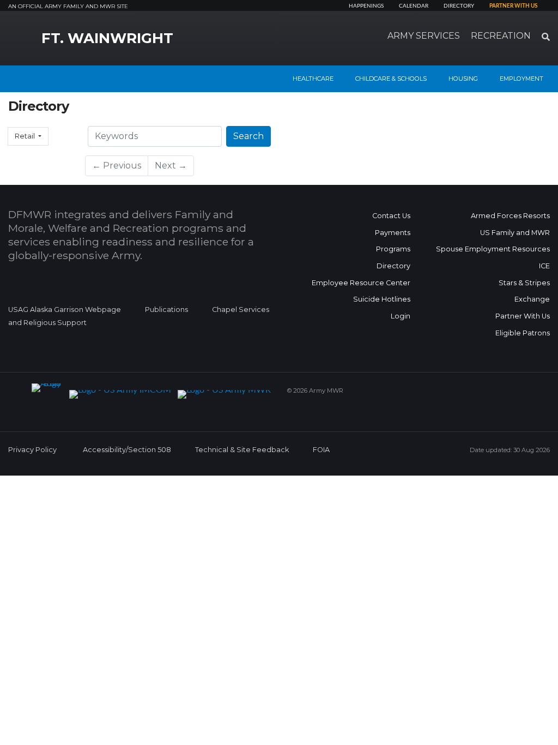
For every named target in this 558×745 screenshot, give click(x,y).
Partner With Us (522, 316)
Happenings (366, 6)
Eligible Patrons (522, 333)
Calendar (413, 6)
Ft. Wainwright (107, 38)
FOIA (321, 450)
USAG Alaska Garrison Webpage (64, 309)
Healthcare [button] (313, 78)
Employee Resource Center (361, 283)
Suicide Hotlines (381, 299)
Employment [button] (521, 78)
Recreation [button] (501, 36)
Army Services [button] (423, 36)
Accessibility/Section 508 (127, 450)
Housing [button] (463, 78)
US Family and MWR (515, 233)
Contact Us (391, 216)
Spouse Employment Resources (493, 249)
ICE (544, 266)
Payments (392, 233)
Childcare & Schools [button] (391, 78)
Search (248, 136)
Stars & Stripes (524, 283)
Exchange (532, 299)
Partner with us (513, 6)
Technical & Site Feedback (242, 450)
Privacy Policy (32, 450)
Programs (393, 249)
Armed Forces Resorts (510, 216)
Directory (459, 6)
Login (400, 316)
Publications (166, 309)
